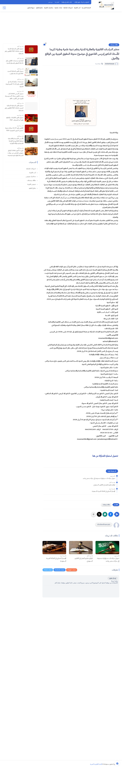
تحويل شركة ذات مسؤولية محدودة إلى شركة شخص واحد (99, 478)
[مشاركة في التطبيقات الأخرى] (93, 514)
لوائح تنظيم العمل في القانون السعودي (104, 485)
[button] (110, 514)
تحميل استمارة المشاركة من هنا (105, 456)
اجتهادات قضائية (68, 8)
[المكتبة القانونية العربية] (106, 5)
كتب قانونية (77, 8)
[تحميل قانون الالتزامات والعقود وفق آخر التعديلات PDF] (31, 118)
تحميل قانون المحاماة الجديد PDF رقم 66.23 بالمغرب (15, 72)
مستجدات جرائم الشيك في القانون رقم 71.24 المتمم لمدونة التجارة (14, 84)
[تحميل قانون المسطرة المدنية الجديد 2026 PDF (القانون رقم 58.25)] (31, 49)
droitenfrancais (109, 64)
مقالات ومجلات (114, 45)
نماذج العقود (39, 8)
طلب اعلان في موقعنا (67, 2)
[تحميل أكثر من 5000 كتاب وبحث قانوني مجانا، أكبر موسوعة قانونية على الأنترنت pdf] (31, 94)
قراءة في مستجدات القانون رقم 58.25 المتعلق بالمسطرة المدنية (14, 62)
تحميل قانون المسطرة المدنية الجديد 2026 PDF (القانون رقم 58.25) (14, 51)
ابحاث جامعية (58, 8)
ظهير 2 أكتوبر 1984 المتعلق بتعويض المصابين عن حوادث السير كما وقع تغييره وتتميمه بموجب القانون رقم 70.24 (15, 153)
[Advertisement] (61, 28)
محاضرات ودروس (31, 176)
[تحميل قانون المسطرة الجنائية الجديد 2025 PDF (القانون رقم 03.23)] (31, 106)
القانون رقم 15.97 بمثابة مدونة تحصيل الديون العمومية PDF (14, 129)
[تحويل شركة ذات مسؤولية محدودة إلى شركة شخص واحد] (107, 547)
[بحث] (4, 7)
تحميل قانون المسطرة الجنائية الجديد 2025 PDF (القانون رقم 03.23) (14, 108)
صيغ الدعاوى (31, 8)
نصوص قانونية (31, 184)
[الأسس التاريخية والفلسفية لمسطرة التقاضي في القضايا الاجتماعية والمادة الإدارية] (31, 139)
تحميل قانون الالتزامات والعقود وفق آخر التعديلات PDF (14, 118)
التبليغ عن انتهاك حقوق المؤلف (81, 2)
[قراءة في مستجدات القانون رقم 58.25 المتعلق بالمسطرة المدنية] (31, 61)
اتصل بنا (57, 2)
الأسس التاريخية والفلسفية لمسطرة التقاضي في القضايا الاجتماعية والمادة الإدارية (15, 141)
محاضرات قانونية (48, 8)
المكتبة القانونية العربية (96, 764)
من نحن (50, 2)
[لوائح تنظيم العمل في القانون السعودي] (81, 547)
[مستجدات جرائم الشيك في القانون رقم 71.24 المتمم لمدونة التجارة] (31, 82)
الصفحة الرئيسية (86, 8)
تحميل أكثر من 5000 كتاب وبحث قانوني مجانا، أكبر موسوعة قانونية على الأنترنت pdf (14, 96)
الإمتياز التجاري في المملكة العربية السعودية (103, 491)
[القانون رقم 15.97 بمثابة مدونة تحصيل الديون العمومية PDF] (31, 129)
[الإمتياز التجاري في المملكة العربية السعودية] (54, 547)
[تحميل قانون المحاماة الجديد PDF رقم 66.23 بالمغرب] (31, 72)
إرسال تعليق (112, 578)
